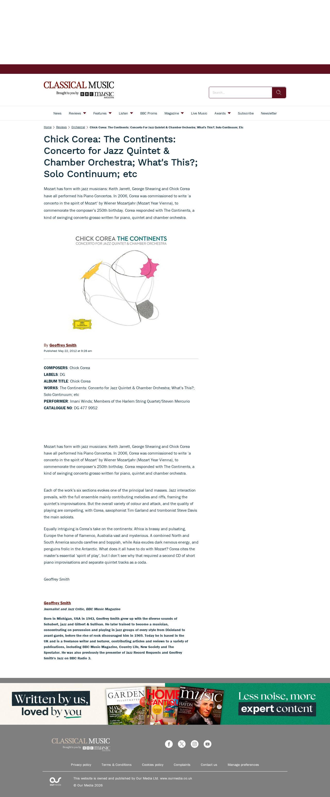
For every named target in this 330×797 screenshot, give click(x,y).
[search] (279, 92)
